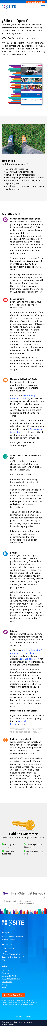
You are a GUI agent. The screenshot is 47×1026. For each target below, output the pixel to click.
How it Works (7, 981)
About (4, 987)
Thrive (5, 1024)
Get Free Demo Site (35, 2)
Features (5, 973)
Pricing (4, 984)
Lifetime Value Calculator (11, 954)
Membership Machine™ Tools (22, 397)
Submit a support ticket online (13, 936)
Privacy (19, 1016)
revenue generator (29, 658)
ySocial (4, 951)
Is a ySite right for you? (11, 979)
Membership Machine (10, 976)
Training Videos (8, 948)
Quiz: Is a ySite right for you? (13, 957)
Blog (3, 960)
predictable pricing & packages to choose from (26, 651)
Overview (5, 970)
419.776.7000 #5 (8, 939)
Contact (28, 1016)
